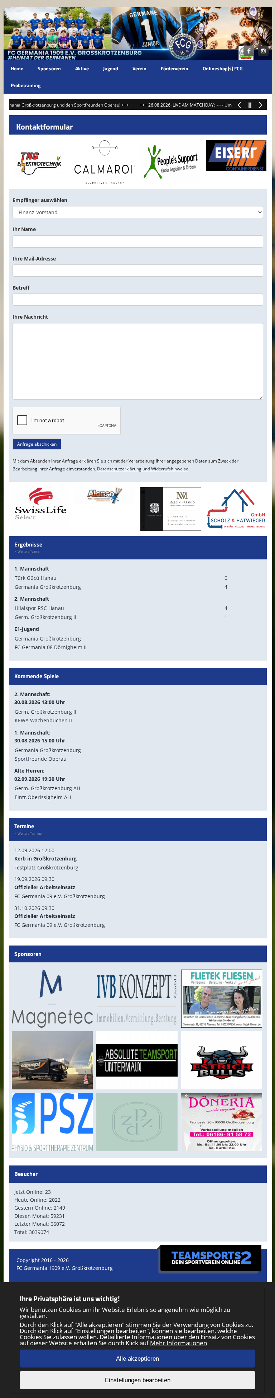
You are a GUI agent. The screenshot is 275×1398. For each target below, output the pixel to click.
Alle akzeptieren (137, 1358)
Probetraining (25, 85)
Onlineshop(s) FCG (223, 68)
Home (17, 68)
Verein (139, 68)
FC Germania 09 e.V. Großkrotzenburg (59, 896)
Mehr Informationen (178, 1343)
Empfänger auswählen (40, 200)
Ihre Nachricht (30, 316)
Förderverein (174, 68)
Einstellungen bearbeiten (137, 1380)
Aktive (82, 68)
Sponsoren (49, 68)
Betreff (21, 287)
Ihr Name (24, 229)
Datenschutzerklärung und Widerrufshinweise (142, 469)
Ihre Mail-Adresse (34, 258)
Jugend (110, 68)
